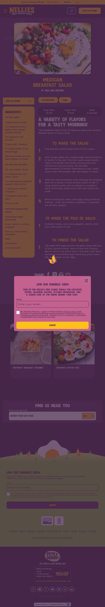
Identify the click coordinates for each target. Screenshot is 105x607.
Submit (52, 325)
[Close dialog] (86, 281)
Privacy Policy (70, 312)
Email (19, 300)
